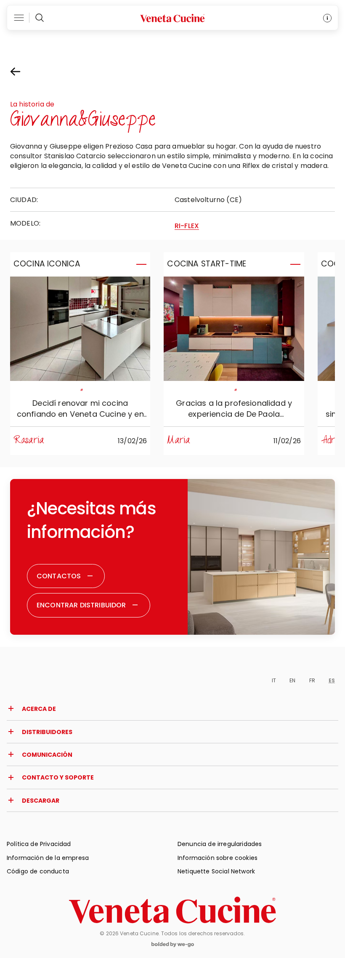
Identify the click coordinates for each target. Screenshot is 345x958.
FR (312, 680)
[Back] (22, 71)
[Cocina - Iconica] (80, 329)
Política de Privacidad (39, 844)
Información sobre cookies (217, 858)
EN (292, 680)
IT (274, 680)
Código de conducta (38, 871)
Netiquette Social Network (216, 871)
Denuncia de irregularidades (220, 844)
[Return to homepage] (172, 910)
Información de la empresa (48, 858)
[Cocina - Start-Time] (234, 329)
